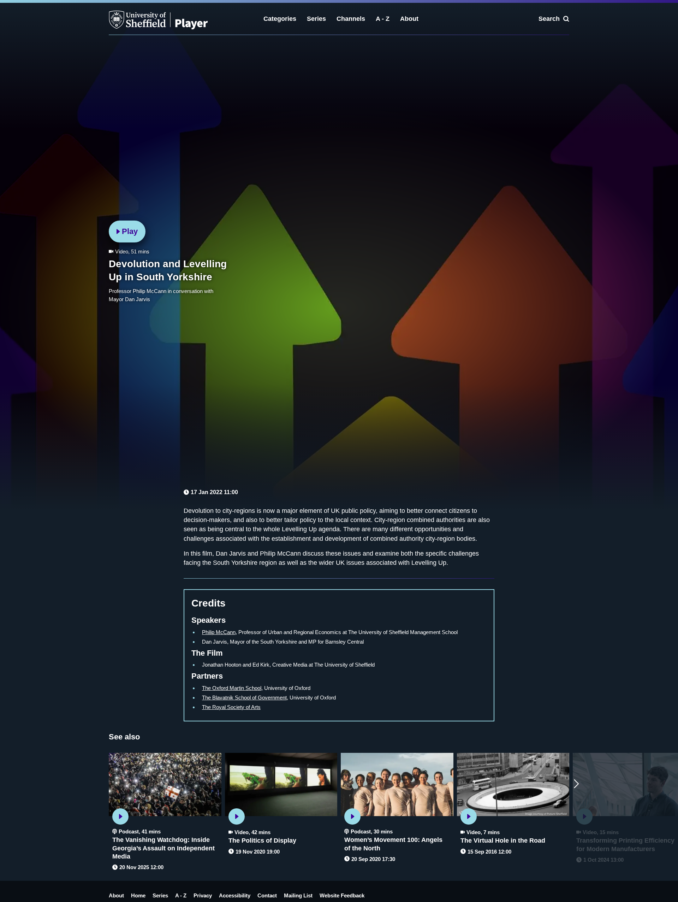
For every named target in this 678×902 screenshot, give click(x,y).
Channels (351, 19)
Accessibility (234, 895)
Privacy (203, 895)
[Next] (576, 784)
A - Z (382, 19)
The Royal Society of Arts (231, 707)
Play (130, 231)
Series (316, 19)
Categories (279, 19)
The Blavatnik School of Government (244, 698)
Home (138, 895)
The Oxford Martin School (231, 688)
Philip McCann (219, 632)
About (409, 19)
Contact (267, 895)
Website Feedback (342, 895)
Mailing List (298, 895)
